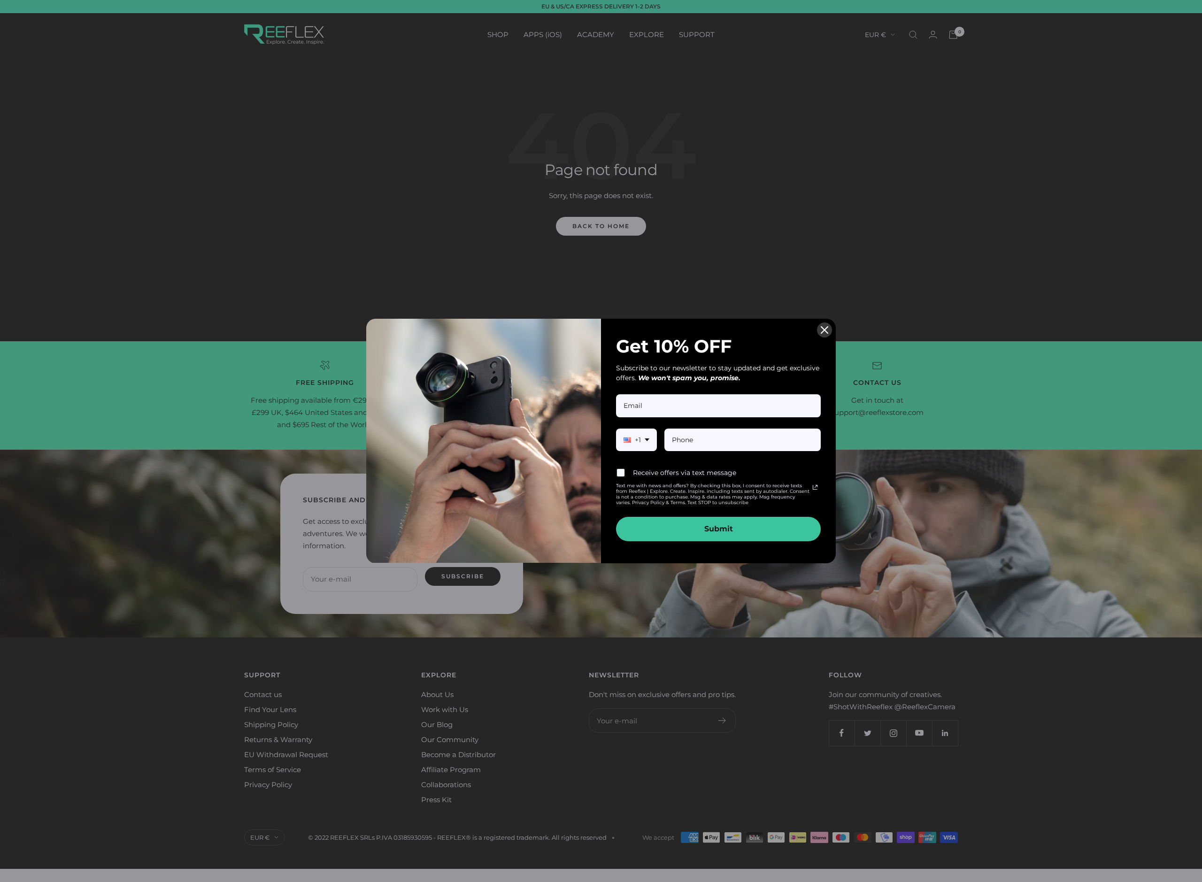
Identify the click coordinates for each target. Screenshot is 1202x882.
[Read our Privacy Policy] (815, 487)
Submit (718, 528)
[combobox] (636, 440)
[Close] (824, 330)
